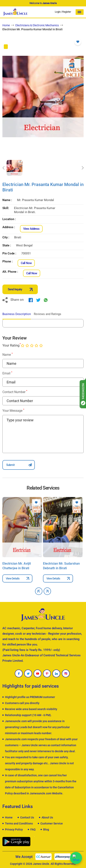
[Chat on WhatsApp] (76, 858)
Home (6, 25)
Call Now (26, 263)
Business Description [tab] (16, 314)
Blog (46, 829)
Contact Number (14, 392)
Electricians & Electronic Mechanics (37, 25)
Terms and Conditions (19, 823)
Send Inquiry (15, 289)
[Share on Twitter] (38, 300)
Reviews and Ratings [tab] (47, 314)
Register (66, 11)
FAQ (33, 829)
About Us (47, 817)
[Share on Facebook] (31, 300)
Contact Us (27, 817)
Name (7, 354)
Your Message (13, 410)
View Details (12, 578)
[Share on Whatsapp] (46, 300)
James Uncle (41, 863)
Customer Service (51, 823)
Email (7, 373)
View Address (31, 229)
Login (57, 11)
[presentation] (3, 168)
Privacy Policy (14, 829)
